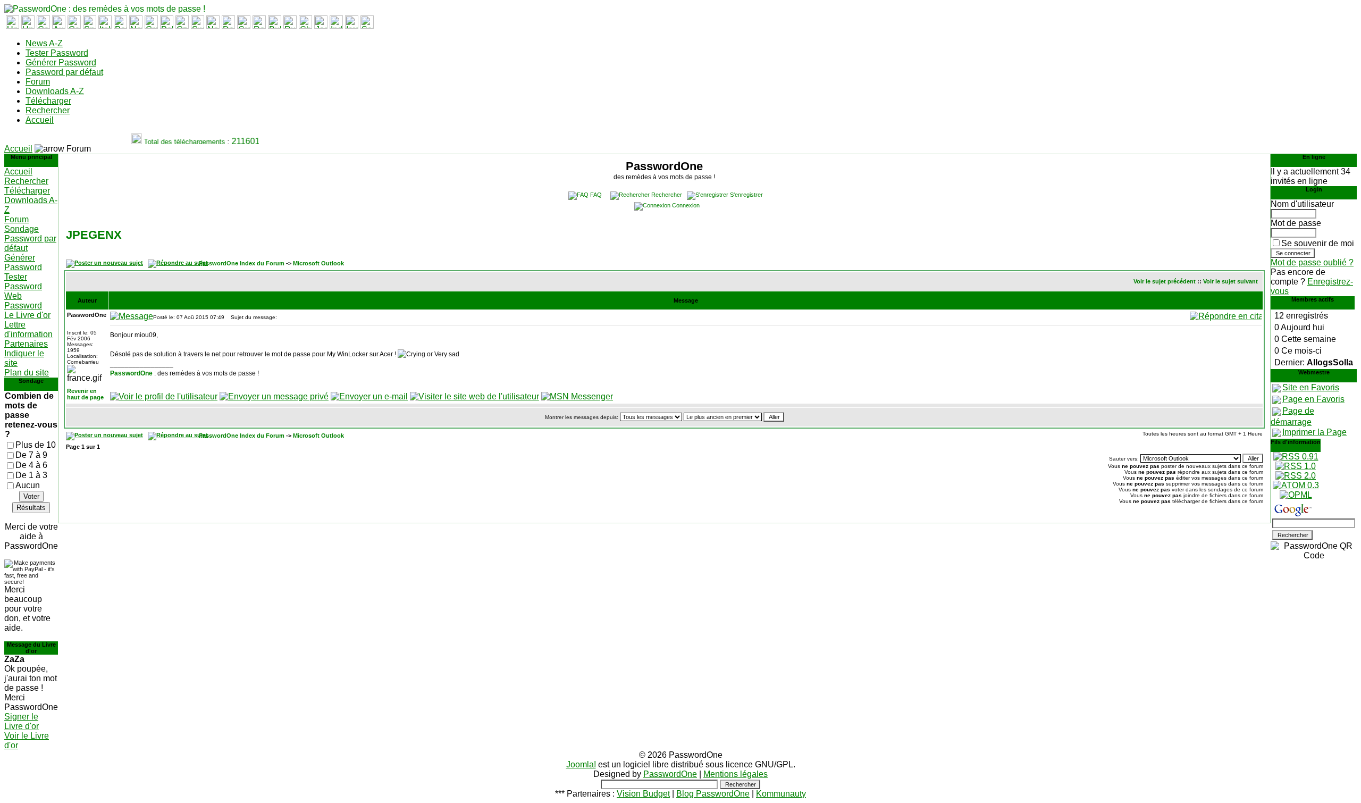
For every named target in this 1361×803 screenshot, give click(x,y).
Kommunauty (781, 793)
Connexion (686, 205)
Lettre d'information (28, 329)
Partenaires (26, 343)
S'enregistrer (746, 194)
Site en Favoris (1310, 387)
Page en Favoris (1313, 399)
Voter (31, 496)
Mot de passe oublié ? (1312, 262)
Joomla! (581, 764)
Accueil (40, 119)
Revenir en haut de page (85, 394)
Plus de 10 (35, 444)
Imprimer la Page (1314, 432)
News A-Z (44, 43)
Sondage (21, 228)
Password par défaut (64, 72)
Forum (38, 81)
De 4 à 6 (31, 465)
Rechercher (48, 110)
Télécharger (48, 100)
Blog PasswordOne (713, 793)
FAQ (596, 194)
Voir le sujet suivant (1230, 281)
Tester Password (57, 52)
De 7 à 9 (31, 454)
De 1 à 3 (31, 475)
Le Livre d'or (27, 315)
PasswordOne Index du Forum (241, 263)
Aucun (27, 485)
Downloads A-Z (55, 91)
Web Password (23, 300)
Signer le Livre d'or (21, 721)
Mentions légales (735, 774)
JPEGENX (94, 234)
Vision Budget (643, 793)
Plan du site (26, 372)
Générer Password (61, 62)
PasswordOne (131, 373)
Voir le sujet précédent (1164, 281)
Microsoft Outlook (318, 263)
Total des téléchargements (178, 142)
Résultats (31, 508)
